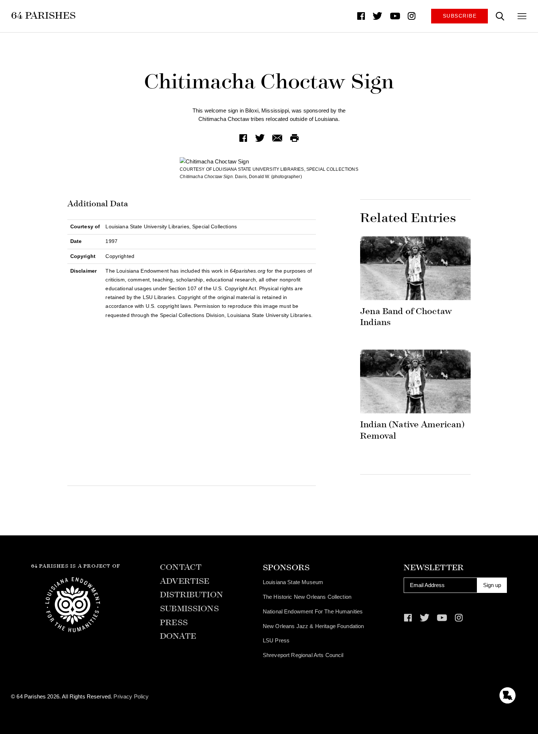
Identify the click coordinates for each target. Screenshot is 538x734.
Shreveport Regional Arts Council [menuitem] (303, 655)
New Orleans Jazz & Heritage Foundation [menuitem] (313, 626)
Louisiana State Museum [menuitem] (293, 582)
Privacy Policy (131, 696)
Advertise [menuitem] (184, 581)
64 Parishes (43, 15)
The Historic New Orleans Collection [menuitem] (307, 597)
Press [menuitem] (174, 623)
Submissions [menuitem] (189, 609)
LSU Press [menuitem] (276, 640)
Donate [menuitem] (178, 636)
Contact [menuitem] (181, 567)
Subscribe (460, 16)
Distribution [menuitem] (191, 595)
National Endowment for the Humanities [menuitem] (313, 611)
